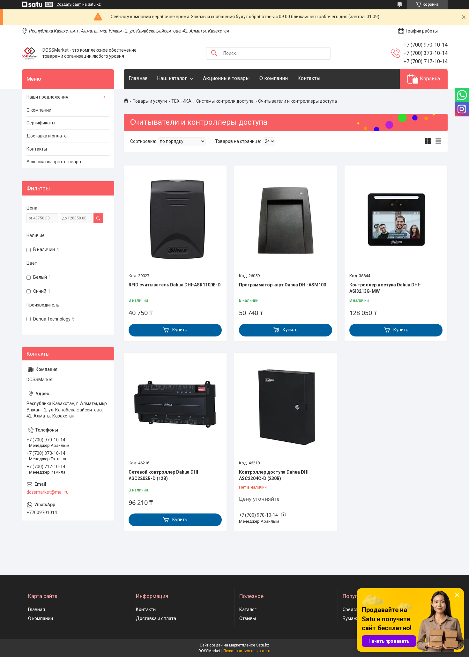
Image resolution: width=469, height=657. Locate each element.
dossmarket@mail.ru (47, 492)
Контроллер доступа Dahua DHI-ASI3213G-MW (385, 288)
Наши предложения (47, 97)
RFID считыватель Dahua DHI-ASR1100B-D (175, 284)
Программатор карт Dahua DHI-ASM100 (282, 284)
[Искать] (214, 53)
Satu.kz (262, 645)
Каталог (248, 609)
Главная (138, 78)
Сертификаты (40, 122)
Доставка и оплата (46, 135)
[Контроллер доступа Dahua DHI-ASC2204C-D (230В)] (285, 407)
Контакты (309, 78)
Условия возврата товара (53, 161)
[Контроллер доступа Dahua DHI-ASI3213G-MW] (396, 220)
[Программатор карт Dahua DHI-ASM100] (285, 220)
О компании (273, 78)
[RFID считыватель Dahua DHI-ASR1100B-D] (175, 220)
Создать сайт (68, 4)
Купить (179, 329)
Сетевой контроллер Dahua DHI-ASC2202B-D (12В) (164, 475)
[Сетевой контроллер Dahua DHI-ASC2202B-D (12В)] (175, 407)
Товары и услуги (150, 101)
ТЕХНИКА (181, 101)
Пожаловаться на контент (247, 651)
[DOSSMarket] (30, 53)
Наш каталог (172, 78)
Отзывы (247, 618)
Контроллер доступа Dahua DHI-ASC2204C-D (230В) (274, 475)
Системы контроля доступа (225, 101)
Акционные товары (226, 78)
